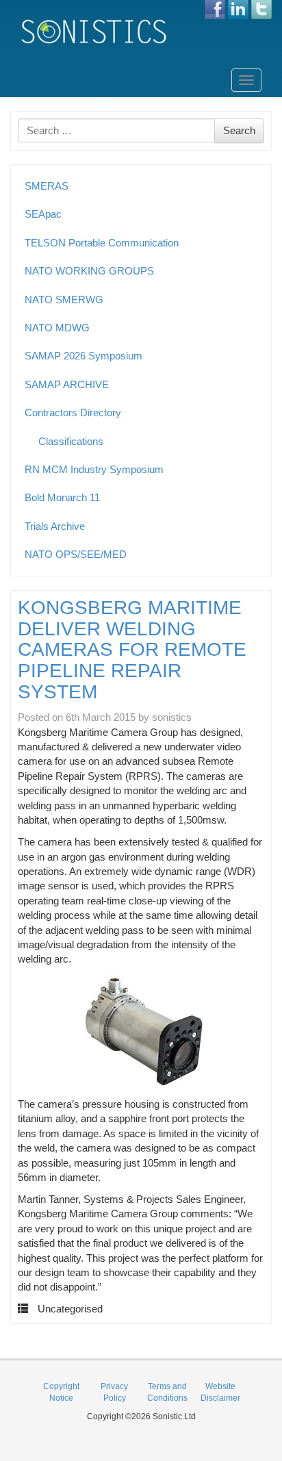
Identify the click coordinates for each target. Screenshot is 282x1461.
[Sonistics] (94, 31)
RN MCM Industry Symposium (94, 469)
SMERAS (46, 186)
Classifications (70, 441)
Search (239, 130)
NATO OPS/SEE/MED (76, 554)
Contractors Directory (73, 412)
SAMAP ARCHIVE (67, 384)
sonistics (172, 717)
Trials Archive (55, 526)
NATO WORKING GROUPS (89, 271)
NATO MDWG (57, 327)
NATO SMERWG (64, 299)
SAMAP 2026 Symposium (83, 355)
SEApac (43, 214)
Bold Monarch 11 (62, 497)
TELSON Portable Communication (102, 243)
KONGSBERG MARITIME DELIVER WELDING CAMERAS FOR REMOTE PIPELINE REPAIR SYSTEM (132, 649)
